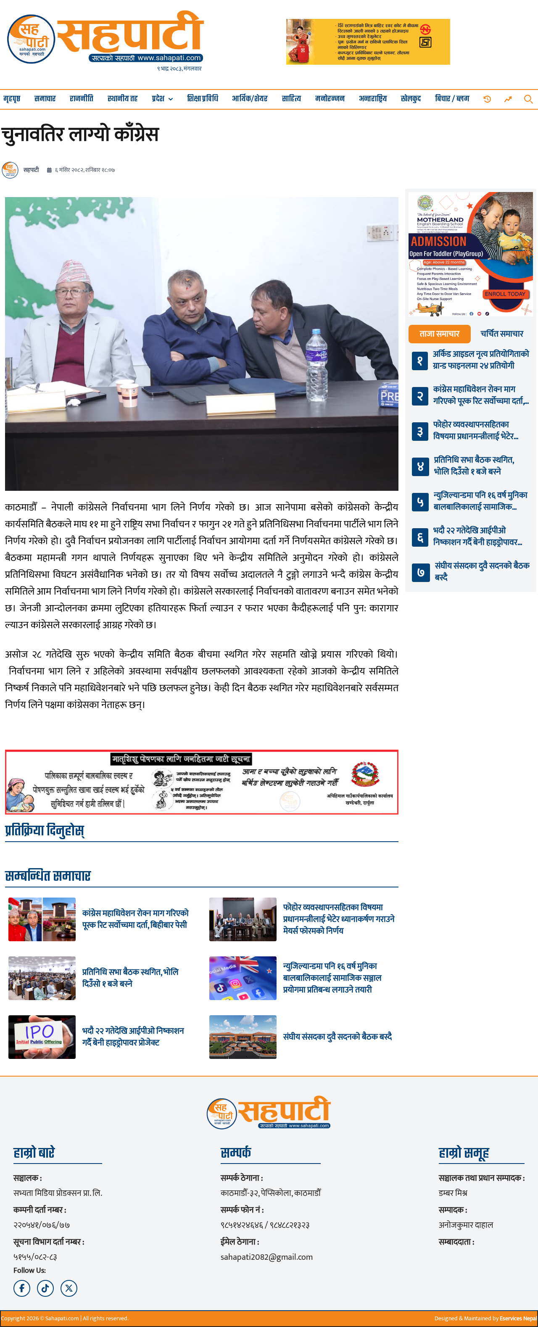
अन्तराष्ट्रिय (373, 99)
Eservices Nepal (518, 1318)
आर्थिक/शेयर (250, 99)
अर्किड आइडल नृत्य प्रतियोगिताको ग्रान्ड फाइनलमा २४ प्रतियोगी (481, 360)
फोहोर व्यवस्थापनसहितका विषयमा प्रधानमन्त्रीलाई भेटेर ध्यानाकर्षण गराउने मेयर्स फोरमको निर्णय (339, 919)
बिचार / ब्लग (452, 99)
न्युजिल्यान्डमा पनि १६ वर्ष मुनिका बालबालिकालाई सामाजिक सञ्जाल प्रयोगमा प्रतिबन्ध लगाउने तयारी (332, 978)
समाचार (45, 99)
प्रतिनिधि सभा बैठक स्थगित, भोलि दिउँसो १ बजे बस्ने (130, 978)
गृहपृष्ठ (11, 99)
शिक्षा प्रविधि (202, 99)
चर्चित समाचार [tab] (502, 334)
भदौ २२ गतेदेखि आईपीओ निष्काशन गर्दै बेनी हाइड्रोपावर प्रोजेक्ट (133, 1037)
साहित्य (291, 99)
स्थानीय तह (123, 99)
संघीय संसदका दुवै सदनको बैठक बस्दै (337, 1037)
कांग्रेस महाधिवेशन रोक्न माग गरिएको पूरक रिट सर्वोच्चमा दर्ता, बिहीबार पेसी (135, 919)
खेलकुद (411, 99)
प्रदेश (158, 99)
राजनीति (81, 99)
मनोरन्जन (330, 99)
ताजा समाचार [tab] (439, 334)
